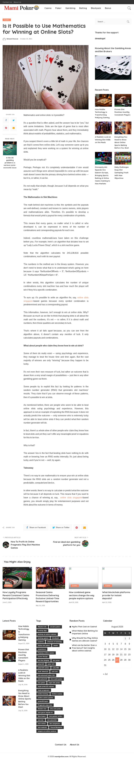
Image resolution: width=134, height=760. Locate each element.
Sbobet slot (42, 709)
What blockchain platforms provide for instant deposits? (116, 595)
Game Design (43, 656)
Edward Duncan (12, 39)
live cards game (56, 679)
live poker (41, 683)
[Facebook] (6, 120)
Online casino (57, 694)
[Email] (13, 128)
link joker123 (42, 679)
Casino (6, 20)
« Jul (105, 674)
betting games (43, 638)
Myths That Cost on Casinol (84, 626)
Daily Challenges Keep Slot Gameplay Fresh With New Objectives (122, 172)
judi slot (55, 671)
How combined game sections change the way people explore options (81, 595)
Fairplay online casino (46, 653)
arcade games (55, 627)
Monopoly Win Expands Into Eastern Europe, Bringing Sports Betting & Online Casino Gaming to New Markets (102, 175)
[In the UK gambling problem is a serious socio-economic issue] (10, 148)
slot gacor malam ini (45, 712)
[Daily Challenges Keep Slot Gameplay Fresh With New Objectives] (123, 158)
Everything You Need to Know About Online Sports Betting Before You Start (122, 142)
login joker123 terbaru (46, 686)
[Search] (129, 8)
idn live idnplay (43, 660)
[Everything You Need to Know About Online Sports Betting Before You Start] (123, 128)
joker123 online (43, 668)
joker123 (41, 664)
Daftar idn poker (44, 645)
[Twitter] (13, 120)
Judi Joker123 (43, 671)
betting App (42, 630)
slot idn (41, 720)
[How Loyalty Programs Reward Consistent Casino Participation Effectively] (17, 578)
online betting (43, 694)
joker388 (56, 668)
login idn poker (54, 683)
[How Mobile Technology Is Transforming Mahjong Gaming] (103, 100)
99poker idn (42, 627)
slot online (42, 723)
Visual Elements (56, 727)
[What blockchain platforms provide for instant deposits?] (117, 578)
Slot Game (42, 716)
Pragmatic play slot (45, 705)
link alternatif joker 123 (46, 675)
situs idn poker (55, 709)
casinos (41, 641)
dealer (56, 645)
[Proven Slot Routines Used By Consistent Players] (123, 100)
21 (121, 654)
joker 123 (51, 664)
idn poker (56, 660)
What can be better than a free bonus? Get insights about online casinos (84, 648)
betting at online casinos (47, 634)
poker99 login (43, 701)
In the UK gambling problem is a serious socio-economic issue (9, 163)
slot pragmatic (54, 723)
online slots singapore (71, 497)
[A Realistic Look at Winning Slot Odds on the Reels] (103, 128)
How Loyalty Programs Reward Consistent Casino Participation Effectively (16, 595)
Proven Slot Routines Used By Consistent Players (122, 112)
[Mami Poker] (22, 8)
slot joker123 (52, 720)
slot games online (55, 716)
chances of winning (54, 641)
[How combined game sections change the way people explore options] (83, 578)
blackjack (55, 638)
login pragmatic (43, 690)
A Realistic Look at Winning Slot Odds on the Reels (103, 139)
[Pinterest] (6, 128)
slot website (42, 727)
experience (42, 649)
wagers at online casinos (47, 731)
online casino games (45, 697)
